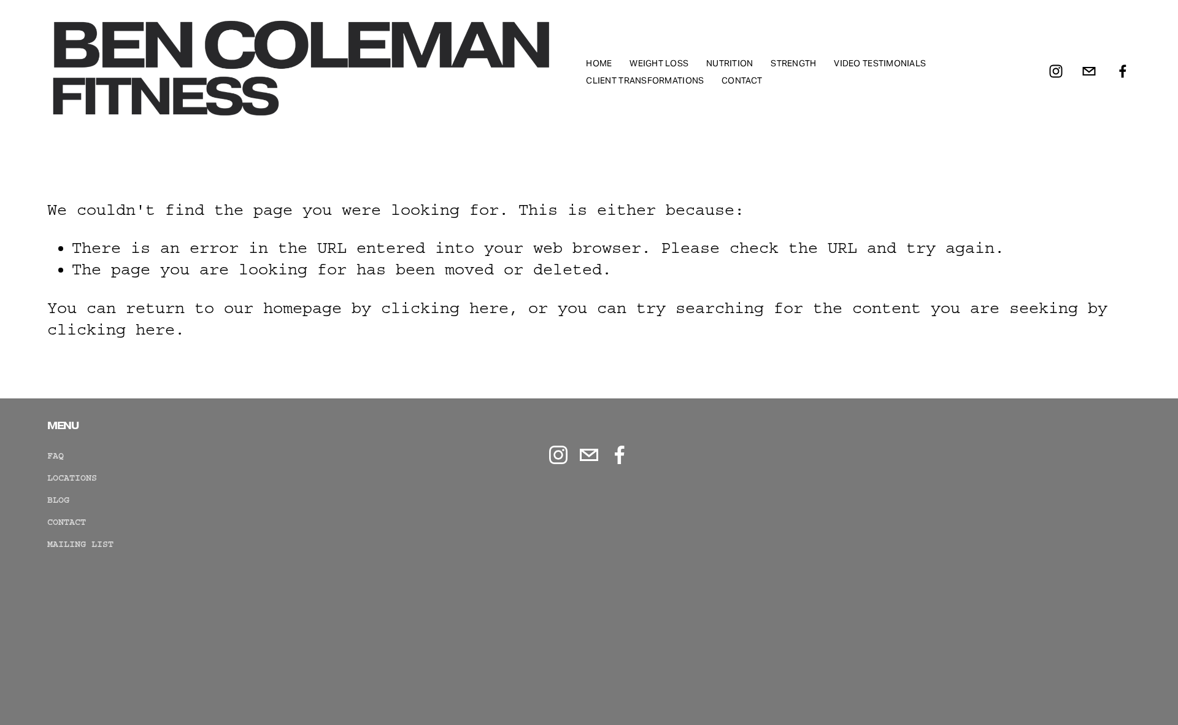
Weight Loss (658, 63)
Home (599, 63)
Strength (793, 63)
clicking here (445, 308)
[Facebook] (1123, 71)
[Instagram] (1056, 71)
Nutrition (729, 63)
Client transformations (645, 80)
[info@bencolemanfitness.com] (1089, 71)
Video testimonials (880, 63)
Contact (742, 80)
